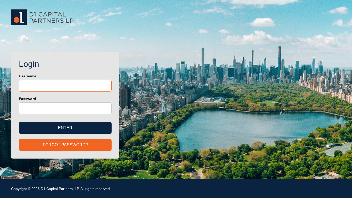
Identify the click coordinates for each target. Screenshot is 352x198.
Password (27, 99)
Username (27, 76)
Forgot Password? (65, 145)
